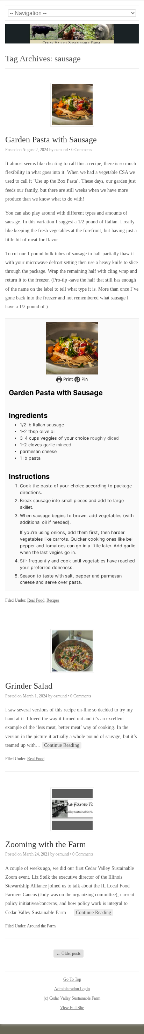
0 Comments (81, 149)
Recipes (52, 600)
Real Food (35, 600)
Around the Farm (41, 926)
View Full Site (72, 1007)
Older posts (68, 953)
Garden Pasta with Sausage (51, 139)
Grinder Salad (28, 685)
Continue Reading (61, 745)
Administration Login (72, 989)
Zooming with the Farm (45, 844)
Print (67, 379)
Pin (84, 379)
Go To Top (72, 979)
